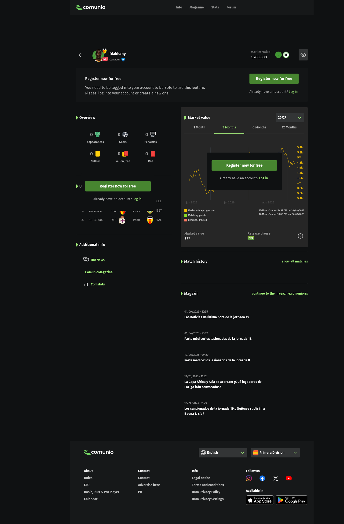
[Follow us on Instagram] (249, 479)
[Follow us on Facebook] (262, 479)
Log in (293, 92)
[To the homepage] (90, 7)
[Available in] (260, 500)
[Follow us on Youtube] (289, 479)
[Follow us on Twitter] (275, 479)
